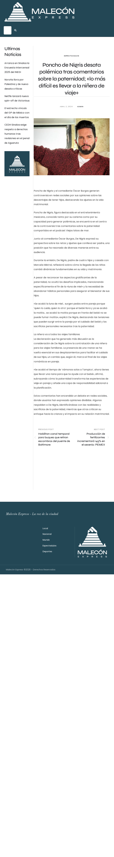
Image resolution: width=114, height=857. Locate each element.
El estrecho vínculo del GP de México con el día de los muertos (16, 113)
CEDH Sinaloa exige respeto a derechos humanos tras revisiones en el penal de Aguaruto (17, 134)
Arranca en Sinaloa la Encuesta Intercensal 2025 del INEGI (16, 67)
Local (45, 528)
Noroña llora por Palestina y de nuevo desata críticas (16, 84)
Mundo (46, 539)
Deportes (47, 551)
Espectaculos (71, 56)
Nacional (47, 534)
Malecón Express (14, 569)
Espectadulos (49, 545)
